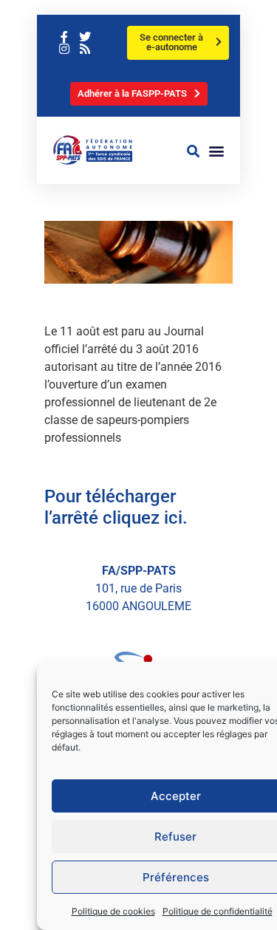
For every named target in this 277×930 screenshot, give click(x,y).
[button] (193, 150)
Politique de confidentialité (218, 911)
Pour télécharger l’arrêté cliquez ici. (116, 507)
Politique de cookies (113, 911)
